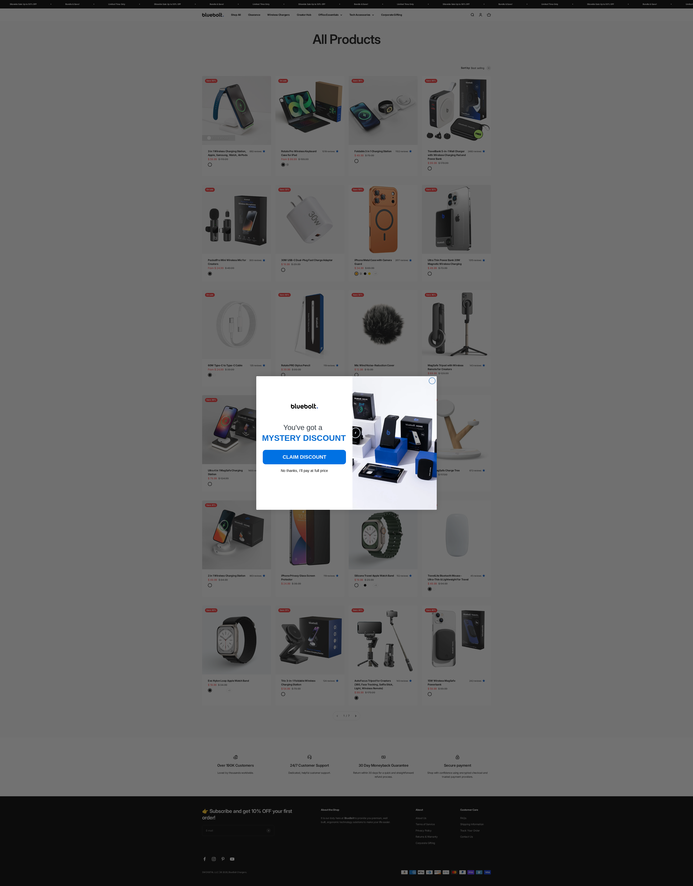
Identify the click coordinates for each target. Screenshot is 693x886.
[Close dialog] (432, 381)
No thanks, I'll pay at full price (304, 471)
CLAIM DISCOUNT (304, 457)
